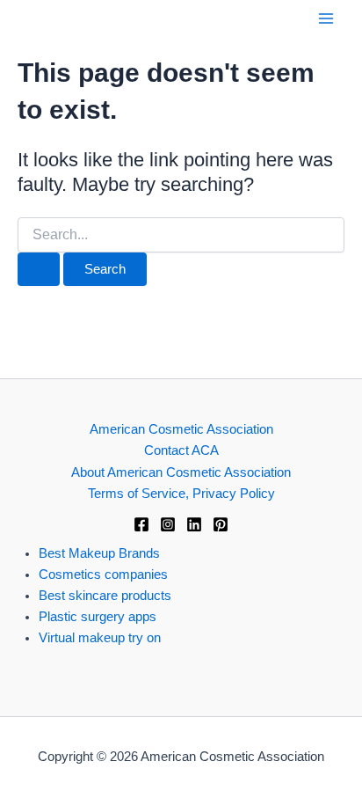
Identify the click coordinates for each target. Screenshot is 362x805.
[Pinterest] (220, 524)
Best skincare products (105, 596)
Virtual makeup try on (100, 638)
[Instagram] (168, 524)
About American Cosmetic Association (181, 472)
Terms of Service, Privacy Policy (181, 494)
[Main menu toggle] (326, 18)
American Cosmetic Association (181, 429)
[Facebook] (141, 524)
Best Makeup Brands (99, 553)
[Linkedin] (194, 524)
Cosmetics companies (103, 574)
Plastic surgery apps (97, 617)
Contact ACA (181, 450)
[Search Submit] (39, 269)
